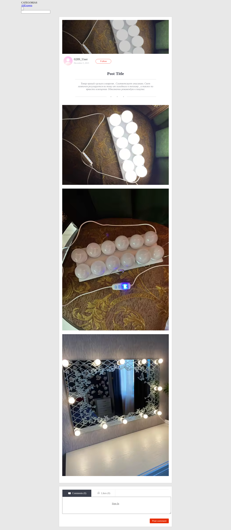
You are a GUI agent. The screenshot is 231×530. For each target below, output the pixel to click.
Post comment (159, 521)
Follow (103, 61)
